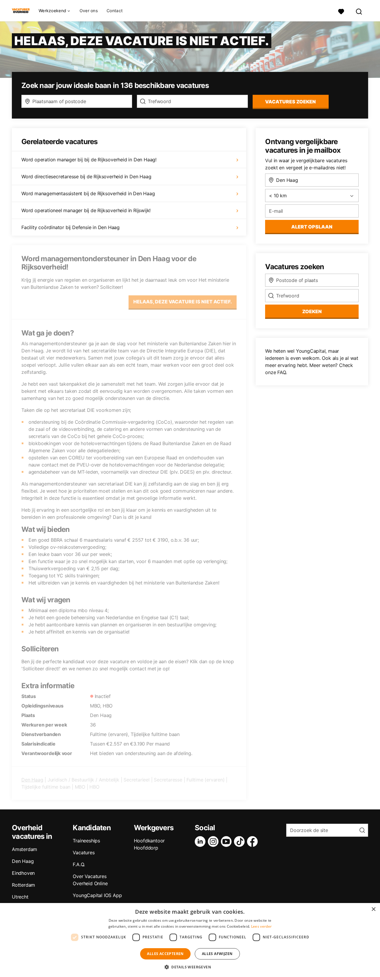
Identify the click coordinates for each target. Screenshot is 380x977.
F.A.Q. (79, 864)
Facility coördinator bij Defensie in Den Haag (70, 227)
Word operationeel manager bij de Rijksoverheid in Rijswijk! (86, 210)
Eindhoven (23, 873)
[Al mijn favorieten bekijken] (341, 10)
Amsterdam (24, 849)
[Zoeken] (359, 10)
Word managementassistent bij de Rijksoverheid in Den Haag (88, 193)
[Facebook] (253, 841)
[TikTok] (240, 841)
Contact (115, 10)
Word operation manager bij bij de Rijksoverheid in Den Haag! (88, 160)
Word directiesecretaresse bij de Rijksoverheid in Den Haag (86, 176)
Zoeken (312, 311)
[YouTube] (227, 841)
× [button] (373, 909)
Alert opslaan (311, 227)
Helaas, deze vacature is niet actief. (182, 302)
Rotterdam (23, 885)
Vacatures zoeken (290, 102)
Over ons (89, 10)
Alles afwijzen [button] (217, 953)
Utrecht (20, 897)
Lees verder (261, 926)
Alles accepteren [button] (165, 953)
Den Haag (32, 780)
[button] (190, 967)
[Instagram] (214, 841)
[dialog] (190, 940)
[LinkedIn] (201, 841)
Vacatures (83, 852)
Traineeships (86, 841)
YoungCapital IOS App (97, 895)
